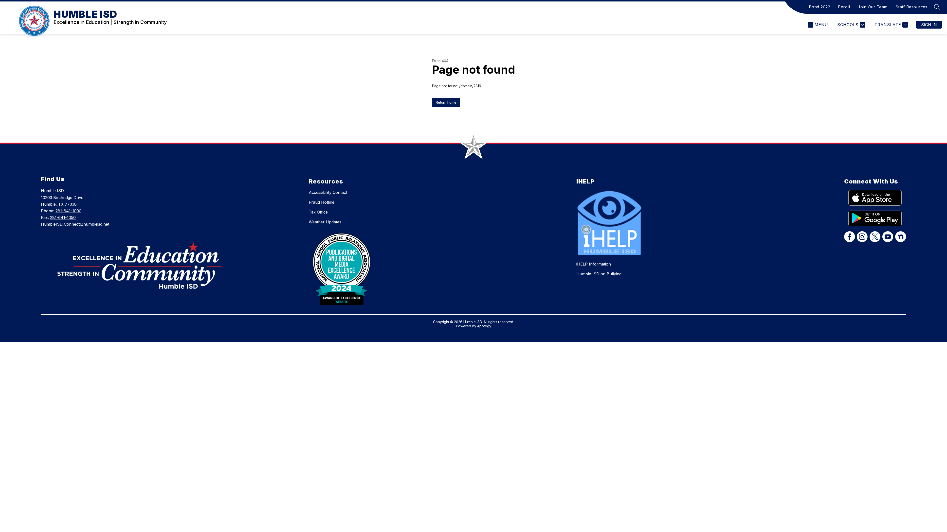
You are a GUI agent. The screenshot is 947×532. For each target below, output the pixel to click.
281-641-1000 (68, 210)
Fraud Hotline (321, 202)
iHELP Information (593, 264)
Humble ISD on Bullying (598, 273)
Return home (446, 102)
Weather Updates (325, 221)
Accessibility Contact (328, 192)
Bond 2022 (819, 6)
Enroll (844, 6)
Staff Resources (911, 6)
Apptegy (484, 326)
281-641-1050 (63, 217)
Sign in (929, 24)
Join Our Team (873, 6)
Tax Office (318, 212)
